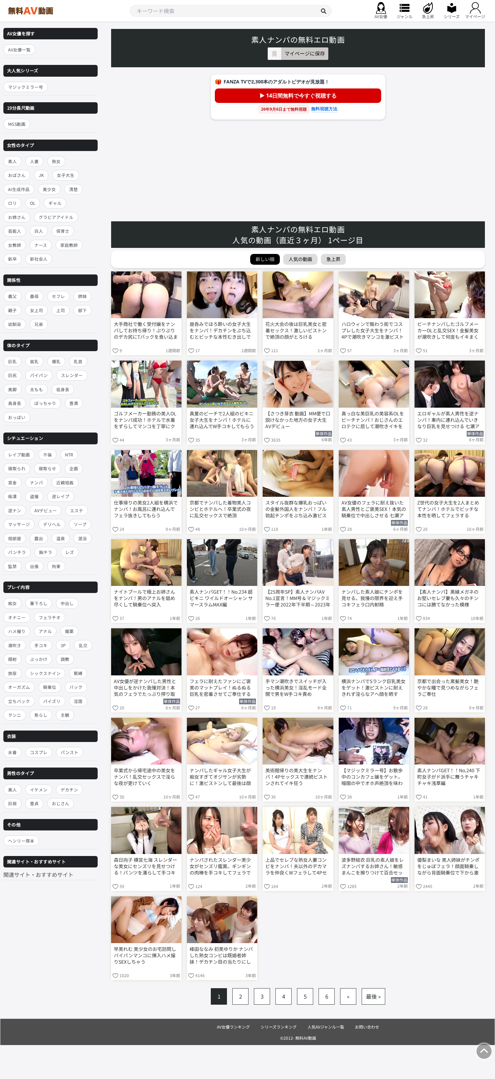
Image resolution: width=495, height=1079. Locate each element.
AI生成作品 (19, 189)
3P (63, 645)
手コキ (40, 645)
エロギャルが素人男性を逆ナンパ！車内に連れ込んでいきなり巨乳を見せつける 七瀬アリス (448, 420)
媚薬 (69, 631)
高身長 (14, 403)
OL (32, 203)
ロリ (12, 203)
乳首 (78, 361)
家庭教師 (69, 245)
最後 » (373, 996)
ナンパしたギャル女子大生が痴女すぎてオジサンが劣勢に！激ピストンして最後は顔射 (220, 777)
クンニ (14, 715)
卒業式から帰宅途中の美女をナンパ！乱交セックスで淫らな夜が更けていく (144, 776)
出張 (34, 566)
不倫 (47, 454)
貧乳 (34, 361)
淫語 (78, 701)
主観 (65, 715)
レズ (69, 552)
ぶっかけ (38, 659)
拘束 (56, 566)
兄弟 (38, 324)
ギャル (55, 203)
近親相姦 (65, 482)
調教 (65, 659)
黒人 (12, 789)
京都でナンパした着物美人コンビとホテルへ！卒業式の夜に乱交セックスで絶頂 (220, 509)
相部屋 (14, 538)
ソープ (80, 524)
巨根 (12, 803)
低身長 (62, 389)
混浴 (82, 538)
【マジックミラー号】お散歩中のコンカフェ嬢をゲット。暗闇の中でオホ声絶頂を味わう (372, 777)
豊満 (73, 403)
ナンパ (36, 482)
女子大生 (65, 175)
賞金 (12, 482)
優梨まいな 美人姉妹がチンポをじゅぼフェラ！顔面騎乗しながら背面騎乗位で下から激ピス (448, 867)
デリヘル (52, 524)
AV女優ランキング (233, 1027)
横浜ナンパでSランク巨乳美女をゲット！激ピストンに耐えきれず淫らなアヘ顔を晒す (373, 687)
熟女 (56, 161)
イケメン (38, 789)
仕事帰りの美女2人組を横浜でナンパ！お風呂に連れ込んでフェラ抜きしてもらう (146, 509)
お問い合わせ (367, 1027)
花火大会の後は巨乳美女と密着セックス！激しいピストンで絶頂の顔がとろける (296, 330)
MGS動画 (17, 124)
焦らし (40, 715)
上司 (60, 310)
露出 (38, 538)
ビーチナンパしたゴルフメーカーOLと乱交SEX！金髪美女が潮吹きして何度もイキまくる (447, 331)
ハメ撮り (17, 631)
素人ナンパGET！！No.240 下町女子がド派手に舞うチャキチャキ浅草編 (448, 776)
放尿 (12, 673)
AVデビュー (45, 510)
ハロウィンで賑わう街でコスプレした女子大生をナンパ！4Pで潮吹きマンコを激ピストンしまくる (372, 331)
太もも (36, 389)
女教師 (14, 245)
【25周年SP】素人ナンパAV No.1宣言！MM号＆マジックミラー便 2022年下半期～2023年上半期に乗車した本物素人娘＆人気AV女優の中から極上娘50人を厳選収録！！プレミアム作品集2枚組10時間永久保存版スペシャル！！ (297, 599)
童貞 (34, 803)
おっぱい (17, 417)
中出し (67, 603)
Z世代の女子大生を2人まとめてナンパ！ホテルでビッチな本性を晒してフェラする (448, 509)
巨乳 (12, 361)
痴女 (12, 603)
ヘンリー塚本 (21, 841)
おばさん (17, 175)
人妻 (34, 161)
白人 (38, 231)
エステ (76, 510)
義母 (34, 296)
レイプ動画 (19, 454)
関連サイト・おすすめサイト (38, 875)
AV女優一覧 (19, 49)
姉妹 (82, 296)
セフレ (58, 296)
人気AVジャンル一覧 (325, 1027)
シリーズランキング (279, 1027)
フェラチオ (50, 617)
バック (75, 687)
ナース (40, 245)
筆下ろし (38, 603)
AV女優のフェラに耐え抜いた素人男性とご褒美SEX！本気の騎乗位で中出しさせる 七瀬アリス (373, 509)
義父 (12, 296)
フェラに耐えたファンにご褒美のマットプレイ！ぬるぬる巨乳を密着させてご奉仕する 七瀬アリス (220, 688)
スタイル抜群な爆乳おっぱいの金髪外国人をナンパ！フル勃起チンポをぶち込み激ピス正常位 (296, 509)
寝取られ (17, 468)
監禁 (12, 566)
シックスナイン (45, 673)
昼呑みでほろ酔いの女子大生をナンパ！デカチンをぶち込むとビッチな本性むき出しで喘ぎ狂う (220, 331)
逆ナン (14, 510)
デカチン (69, 789)
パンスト (69, 752)
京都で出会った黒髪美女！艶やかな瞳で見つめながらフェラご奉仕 (447, 687)
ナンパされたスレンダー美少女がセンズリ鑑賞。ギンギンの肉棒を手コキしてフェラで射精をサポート (220, 867)
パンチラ (17, 552)
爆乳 (56, 361)
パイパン (39, 375)
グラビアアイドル (56, 217)
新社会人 (38, 259)
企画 (73, 468)
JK (41, 175)
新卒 (12, 259)
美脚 (12, 389)
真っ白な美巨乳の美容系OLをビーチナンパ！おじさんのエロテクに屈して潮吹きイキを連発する (372, 420)
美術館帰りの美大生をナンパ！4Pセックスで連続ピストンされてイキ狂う (296, 776)
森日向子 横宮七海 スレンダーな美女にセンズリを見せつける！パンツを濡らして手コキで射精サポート (145, 867)
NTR (69, 454)
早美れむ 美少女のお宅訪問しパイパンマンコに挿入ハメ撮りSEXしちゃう (145, 955)
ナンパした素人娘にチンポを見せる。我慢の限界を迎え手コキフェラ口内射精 (372, 598)
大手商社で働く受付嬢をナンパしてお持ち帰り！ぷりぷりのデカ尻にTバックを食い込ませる (146, 331)
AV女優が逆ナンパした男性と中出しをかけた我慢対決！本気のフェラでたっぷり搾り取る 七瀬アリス (145, 688)
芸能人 (14, 231)
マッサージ (19, 524)
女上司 (36, 310)
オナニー (17, 617)
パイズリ (52, 701)
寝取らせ (47, 468)
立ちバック (19, 701)
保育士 (62, 231)
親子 (12, 310)
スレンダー (72, 375)
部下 (82, 310)
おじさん (60, 803)
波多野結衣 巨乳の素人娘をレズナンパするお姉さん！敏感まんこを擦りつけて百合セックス (372, 867)
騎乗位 (49, 687)
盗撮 (34, 496)
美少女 (49, 189)
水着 (12, 752)
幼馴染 (14, 324)
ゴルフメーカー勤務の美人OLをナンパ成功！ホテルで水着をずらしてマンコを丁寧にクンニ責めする (145, 420)
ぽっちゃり (45, 403)
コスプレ (38, 752)
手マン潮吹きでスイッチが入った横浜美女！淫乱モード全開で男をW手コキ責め (296, 687)
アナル (45, 631)
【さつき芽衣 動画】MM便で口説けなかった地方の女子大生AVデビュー (297, 420)
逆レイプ (60, 496)
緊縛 (78, 673)
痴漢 (12, 496)
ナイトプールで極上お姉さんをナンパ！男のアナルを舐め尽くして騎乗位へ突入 (144, 598)
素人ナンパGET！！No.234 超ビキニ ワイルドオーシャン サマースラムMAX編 (221, 598)
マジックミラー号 (25, 87)
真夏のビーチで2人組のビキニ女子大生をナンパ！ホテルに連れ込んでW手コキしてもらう (222, 420)
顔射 (12, 659)
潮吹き (14, 645)
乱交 (83, 645)
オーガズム (19, 687)
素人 (12, 161)
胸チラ (45, 552)
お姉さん (17, 217)
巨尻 (12, 375)
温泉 (60, 538)
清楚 (73, 189)
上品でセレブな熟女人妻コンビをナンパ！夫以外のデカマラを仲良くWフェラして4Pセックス (296, 867)
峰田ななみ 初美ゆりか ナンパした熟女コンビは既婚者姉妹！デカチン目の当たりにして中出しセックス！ (221, 956)
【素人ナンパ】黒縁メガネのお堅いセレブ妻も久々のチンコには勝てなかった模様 (447, 598)
